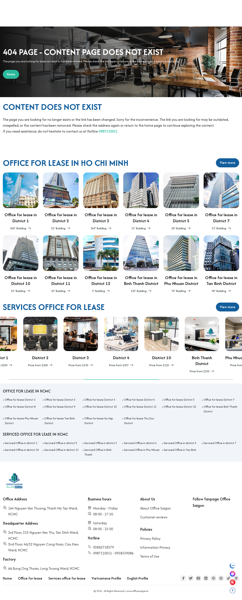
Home (7, 578)
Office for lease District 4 (139, 400)
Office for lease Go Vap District (98, 420)
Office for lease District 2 (59, 400)
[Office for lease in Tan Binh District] (221, 264)
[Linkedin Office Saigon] (206, 578)
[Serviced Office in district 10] (141, 342)
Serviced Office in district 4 (140, 443)
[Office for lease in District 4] (141, 201)
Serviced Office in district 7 (220, 443)
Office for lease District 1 (20, 400)
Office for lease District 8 (20, 407)
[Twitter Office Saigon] (191, 578)
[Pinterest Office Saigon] (213, 578)
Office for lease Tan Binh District (59, 420)
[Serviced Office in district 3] (60, 342)
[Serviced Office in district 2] (20, 342)
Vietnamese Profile (106, 578)
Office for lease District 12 (180, 407)
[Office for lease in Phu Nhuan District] (181, 264)
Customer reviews (153, 517)
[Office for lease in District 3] (101, 201)
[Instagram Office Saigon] (221, 578)
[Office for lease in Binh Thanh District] (141, 264)
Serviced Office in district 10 (22, 450)
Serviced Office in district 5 (180, 443)
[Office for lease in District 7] (221, 201)
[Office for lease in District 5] (181, 201)
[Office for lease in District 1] (20, 201)
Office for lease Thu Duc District (139, 420)
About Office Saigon (155, 508)
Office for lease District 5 (179, 400)
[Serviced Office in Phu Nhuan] (222, 342)
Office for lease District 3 (99, 400)
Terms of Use (149, 556)
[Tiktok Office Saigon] (229, 578)
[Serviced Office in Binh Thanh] (181, 345)
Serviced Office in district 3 (100, 443)
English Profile (137, 578)
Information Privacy (155, 547)
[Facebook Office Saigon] (183, 578)
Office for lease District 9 (59, 407)
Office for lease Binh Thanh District (220, 409)
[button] (46, 379)
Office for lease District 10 (100, 407)
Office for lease (30, 578)
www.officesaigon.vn (137, 591)
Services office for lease (66, 578)
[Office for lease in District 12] (101, 264)
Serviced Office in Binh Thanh (98, 452)
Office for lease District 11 (140, 407)
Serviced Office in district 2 (60, 443)
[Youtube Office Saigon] (198, 578)
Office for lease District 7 (219, 400)
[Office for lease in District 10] (20, 264)
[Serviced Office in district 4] (101, 342)
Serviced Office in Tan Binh (180, 450)
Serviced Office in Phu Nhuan (142, 450)
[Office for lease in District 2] (60, 201)
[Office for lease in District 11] (60, 264)
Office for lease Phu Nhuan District (21, 420)
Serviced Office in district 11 (61, 450)
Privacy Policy (150, 538)
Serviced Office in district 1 (21, 443)
